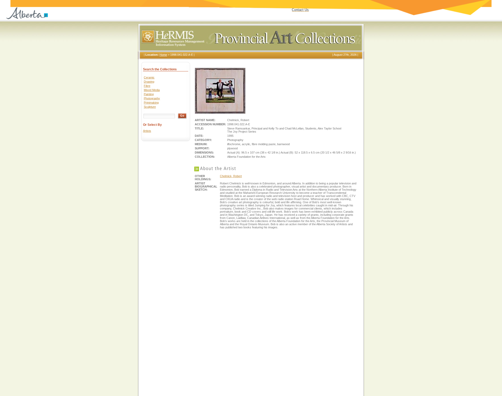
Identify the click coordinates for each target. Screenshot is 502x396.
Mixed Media (152, 90)
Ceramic (149, 77)
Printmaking (151, 102)
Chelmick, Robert (231, 176)
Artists (147, 130)
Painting (149, 94)
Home (163, 54)
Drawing (149, 81)
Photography (152, 98)
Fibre (147, 85)
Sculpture (150, 106)
